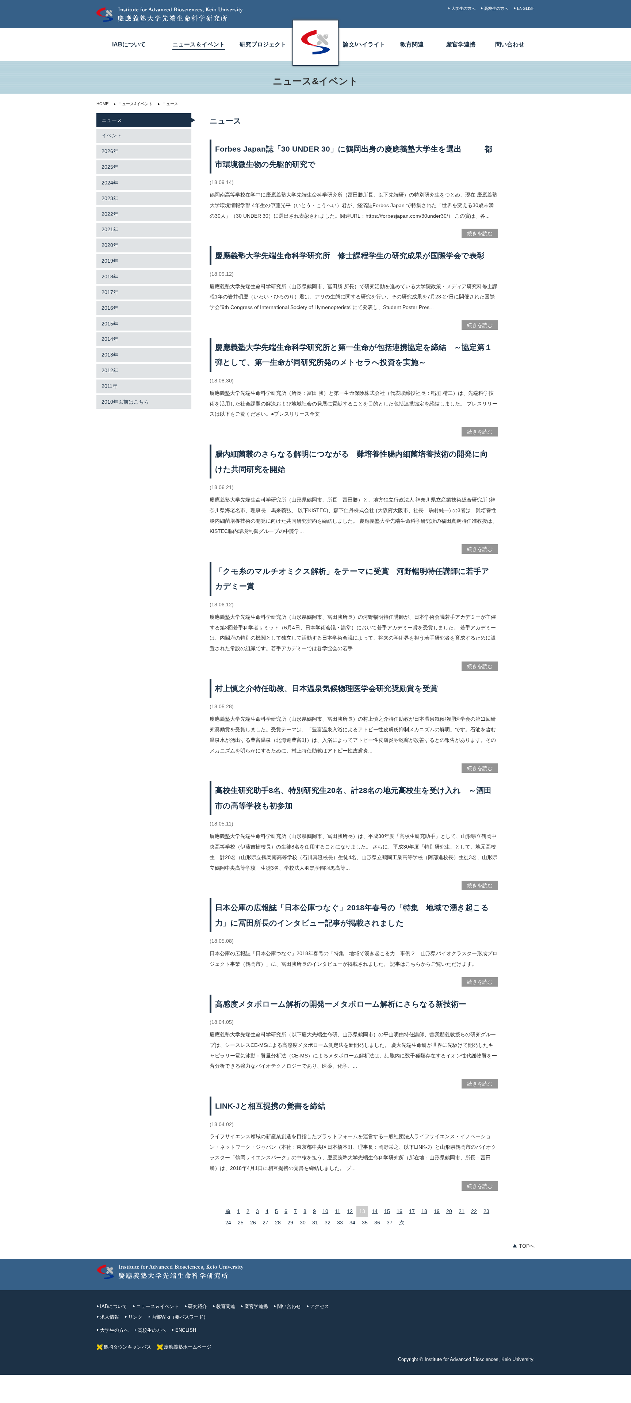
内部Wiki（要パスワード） (180, 1317)
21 (461, 1211)
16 (399, 1211)
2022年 (110, 214)
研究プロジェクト (263, 44)
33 (340, 1222)
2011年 (110, 386)
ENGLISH (526, 8)
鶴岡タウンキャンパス (127, 1347)
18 (424, 1211)
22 (474, 1211)
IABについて (129, 44)
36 (377, 1222)
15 (387, 1211)
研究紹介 (197, 1306)
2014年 (110, 339)
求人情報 (109, 1317)
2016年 (110, 308)
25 (241, 1222)
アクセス (319, 1306)
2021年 (110, 229)
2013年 (110, 355)
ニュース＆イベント (198, 44)
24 (228, 1222)
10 (325, 1211)
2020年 (110, 245)
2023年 (110, 198)
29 (290, 1222)
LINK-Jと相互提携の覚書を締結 (270, 1106)
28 (278, 1222)
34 (352, 1222)
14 (375, 1211)
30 (303, 1222)
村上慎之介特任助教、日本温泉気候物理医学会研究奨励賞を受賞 (326, 688)
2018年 (110, 276)
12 (350, 1211)
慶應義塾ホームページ (187, 1347)
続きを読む (480, 233)
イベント (112, 135)
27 (265, 1222)
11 (337, 1211)
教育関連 (412, 44)
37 (390, 1222)
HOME (102, 104)
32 (327, 1222)
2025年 (110, 167)
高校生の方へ (496, 8)
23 (486, 1211)
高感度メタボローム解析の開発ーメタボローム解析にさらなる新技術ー (344, 1004)
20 (449, 1211)
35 (365, 1222)
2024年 (110, 183)
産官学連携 (460, 44)
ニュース (112, 120)
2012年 (110, 370)
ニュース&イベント (135, 104)
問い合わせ (509, 44)
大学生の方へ (463, 8)
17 (412, 1211)
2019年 (110, 261)
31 (315, 1222)
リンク (135, 1317)
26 (253, 1222)
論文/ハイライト (364, 44)
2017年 (110, 292)
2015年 (110, 324)
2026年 (110, 151)
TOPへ (527, 1246)
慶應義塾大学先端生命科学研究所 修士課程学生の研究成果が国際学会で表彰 (350, 255)
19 (437, 1211)
